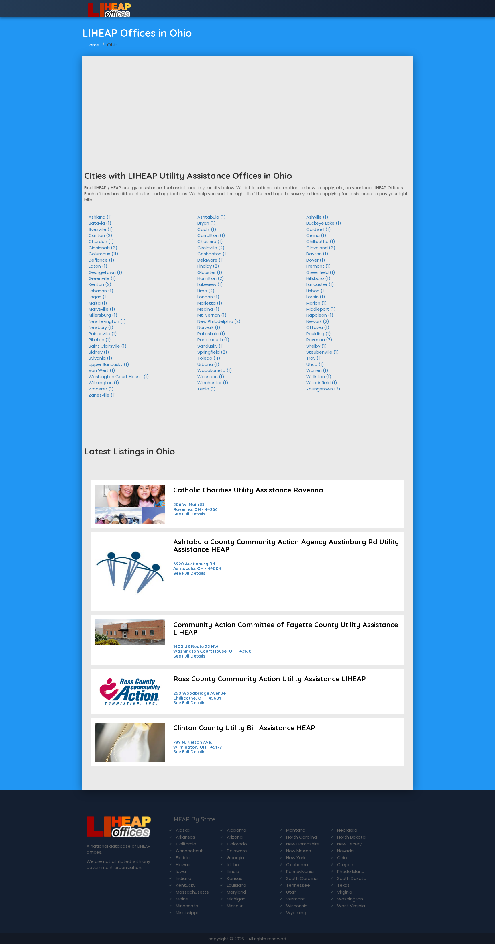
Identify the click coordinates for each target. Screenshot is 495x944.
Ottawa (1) (317, 327)
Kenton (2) (100, 284)
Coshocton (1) (212, 254)
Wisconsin (296, 906)
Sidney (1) (99, 352)
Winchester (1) (212, 383)
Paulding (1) (318, 334)
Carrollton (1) (211, 235)
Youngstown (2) (323, 389)
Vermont (295, 899)
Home (93, 45)
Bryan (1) (206, 223)
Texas (343, 885)
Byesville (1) (101, 229)
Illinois (233, 871)
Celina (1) (316, 235)
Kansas (234, 878)
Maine (182, 899)
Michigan (236, 899)
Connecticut (189, 851)
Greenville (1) (102, 278)
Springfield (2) (212, 352)
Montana (295, 830)
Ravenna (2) (319, 340)
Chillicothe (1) (320, 241)
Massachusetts (192, 892)
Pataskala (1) (211, 334)
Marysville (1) (102, 309)
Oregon (345, 864)
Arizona (235, 837)
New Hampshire (302, 844)
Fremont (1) (318, 266)
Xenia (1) (206, 389)
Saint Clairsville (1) (108, 346)
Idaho (233, 864)
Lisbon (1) (316, 291)
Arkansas (185, 837)
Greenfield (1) (320, 272)
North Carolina (301, 837)
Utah (291, 892)
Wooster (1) (101, 389)
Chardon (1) (101, 241)
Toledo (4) (208, 358)
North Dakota (351, 837)
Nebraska (347, 830)
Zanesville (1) (102, 395)
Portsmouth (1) (213, 340)
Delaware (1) (210, 260)
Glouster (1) (209, 272)
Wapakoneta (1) (214, 370)
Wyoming (296, 913)
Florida (183, 858)
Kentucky (185, 885)
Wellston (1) (318, 377)
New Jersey (349, 844)
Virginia (344, 892)
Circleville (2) (211, 248)
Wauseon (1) (210, 377)
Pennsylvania (300, 871)
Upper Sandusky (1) (109, 364)
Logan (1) (98, 297)
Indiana (183, 878)
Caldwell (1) (318, 229)
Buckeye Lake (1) (323, 223)
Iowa (181, 871)
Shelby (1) (316, 346)
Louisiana (236, 885)
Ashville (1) (317, 217)
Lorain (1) (315, 297)
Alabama (236, 830)
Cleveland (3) (320, 248)
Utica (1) (315, 364)
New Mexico (298, 851)
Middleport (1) (321, 309)
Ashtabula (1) (211, 217)
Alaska (183, 830)
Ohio (342, 858)
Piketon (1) (100, 340)
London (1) (208, 297)
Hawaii (183, 864)
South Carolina (302, 878)
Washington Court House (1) (119, 377)
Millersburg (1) (103, 315)
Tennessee (298, 885)
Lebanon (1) (101, 291)
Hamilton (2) (210, 278)
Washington (350, 899)
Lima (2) (206, 291)
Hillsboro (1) (318, 278)
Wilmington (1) (104, 383)
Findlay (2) (208, 266)
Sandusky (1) (210, 346)
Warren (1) (317, 370)
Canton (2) (100, 235)
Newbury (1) (101, 327)
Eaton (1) (98, 266)
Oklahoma (297, 864)
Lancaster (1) (320, 284)
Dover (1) (315, 260)
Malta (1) (98, 303)
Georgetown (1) (105, 272)
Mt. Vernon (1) (212, 315)
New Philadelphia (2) (219, 321)
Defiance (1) (101, 260)
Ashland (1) (100, 217)
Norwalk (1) (208, 327)
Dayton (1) (317, 254)
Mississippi (187, 913)
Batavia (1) (100, 223)
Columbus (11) (103, 254)
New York (295, 858)
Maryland (236, 892)
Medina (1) (208, 309)
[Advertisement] (247, 99)
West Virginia (351, 906)
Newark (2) (317, 321)
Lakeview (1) (210, 284)
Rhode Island (350, 871)
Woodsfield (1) (321, 383)
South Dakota (351, 878)
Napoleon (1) (319, 315)
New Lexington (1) (107, 321)
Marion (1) (316, 303)
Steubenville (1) (322, 352)
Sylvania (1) (100, 358)
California (186, 844)
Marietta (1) (209, 303)
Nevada (345, 851)
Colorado (237, 844)
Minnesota (187, 906)
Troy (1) (314, 358)
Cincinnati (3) (103, 248)
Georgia (235, 858)
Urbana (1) (208, 364)
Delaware (237, 851)
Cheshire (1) (210, 241)
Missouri (235, 906)
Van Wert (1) (102, 370)
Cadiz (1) (206, 229)
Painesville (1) (103, 334)
